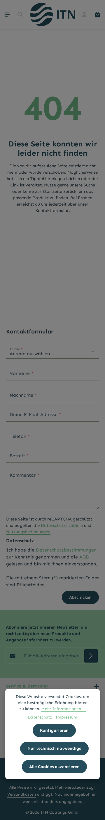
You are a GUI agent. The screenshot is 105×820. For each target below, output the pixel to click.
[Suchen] (20, 14)
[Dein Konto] (84, 14)
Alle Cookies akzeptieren (54, 766)
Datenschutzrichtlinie (62, 525)
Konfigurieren (54, 730)
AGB (84, 557)
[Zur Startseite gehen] (52, 14)
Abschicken (80, 597)
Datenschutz (40, 717)
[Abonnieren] (91, 656)
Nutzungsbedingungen (28, 531)
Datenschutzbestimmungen (66, 550)
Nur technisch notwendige (54, 748)
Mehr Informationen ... (63, 708)
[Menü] (7, 14)
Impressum (66, 717)
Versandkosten (21, 794)
